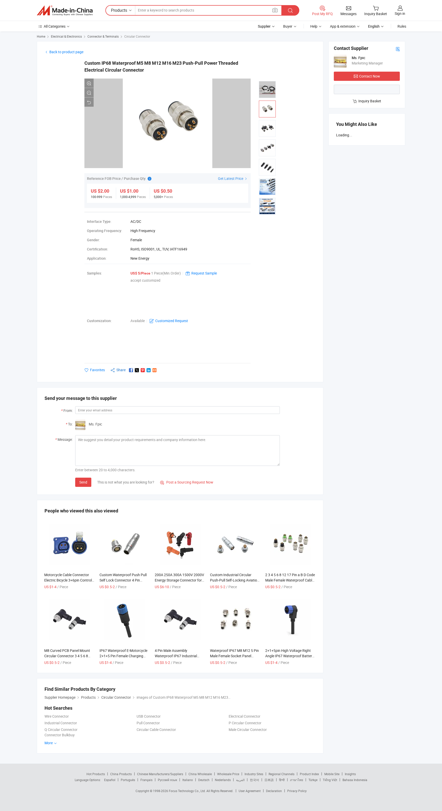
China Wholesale (200, 774)
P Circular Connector (245, 722)
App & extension (343, 26)
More (49, 742)
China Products (121, 774)
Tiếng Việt (330, 780)
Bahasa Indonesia (354, 780)
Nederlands (223, 780)
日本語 (269, 780)
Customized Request (171, 320)
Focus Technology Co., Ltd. (187, 791)
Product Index (309, 774)
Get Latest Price (231, 178)
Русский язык (167, 780)
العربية (240, 780)
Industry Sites (254, 774)
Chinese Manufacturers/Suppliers (160, 774)
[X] (137, 370)
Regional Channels (281, 774)
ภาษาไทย (296, 780)
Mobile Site (331, 774)
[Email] (154, 370)
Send (83, 482)
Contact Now (369, 76)
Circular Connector (137, 36)
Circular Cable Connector (156, 729)
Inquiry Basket (369, 100)
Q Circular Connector (61, 729)
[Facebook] (131, 370)
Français (146, 780)
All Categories (54, 26)
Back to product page (66, 51)
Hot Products (95, 774)
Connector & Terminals (103, 36)
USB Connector (149, 716)
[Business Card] (398, 48)
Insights (350, 774)
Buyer (287, 26)
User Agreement (250, 791)
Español (109, 780)
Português (128, 780)
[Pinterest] (143, 370)
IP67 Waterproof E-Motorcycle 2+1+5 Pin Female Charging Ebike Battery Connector (123, 656)
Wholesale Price (228, 774)
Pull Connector (148, 722)
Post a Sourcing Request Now (186, 482)
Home (41, 36)
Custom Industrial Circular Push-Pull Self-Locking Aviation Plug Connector (234, 580)
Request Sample (204, 273)
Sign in (400, 13)
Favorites (97, 369)
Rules (401, 26)
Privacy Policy (297, 791)
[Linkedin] (149, 370)
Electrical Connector (244, 716)
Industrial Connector (61, 722)
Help (313, 26)
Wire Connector (57, 716)
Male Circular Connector (248, 729)
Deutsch (203, 780)
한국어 (254, 780)
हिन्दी (282, 780)
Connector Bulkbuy (60, 734)
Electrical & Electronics (66, 36)
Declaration (274, 791)
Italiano (187, 780)
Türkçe (312, 780)
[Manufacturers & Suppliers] (65, 10)
